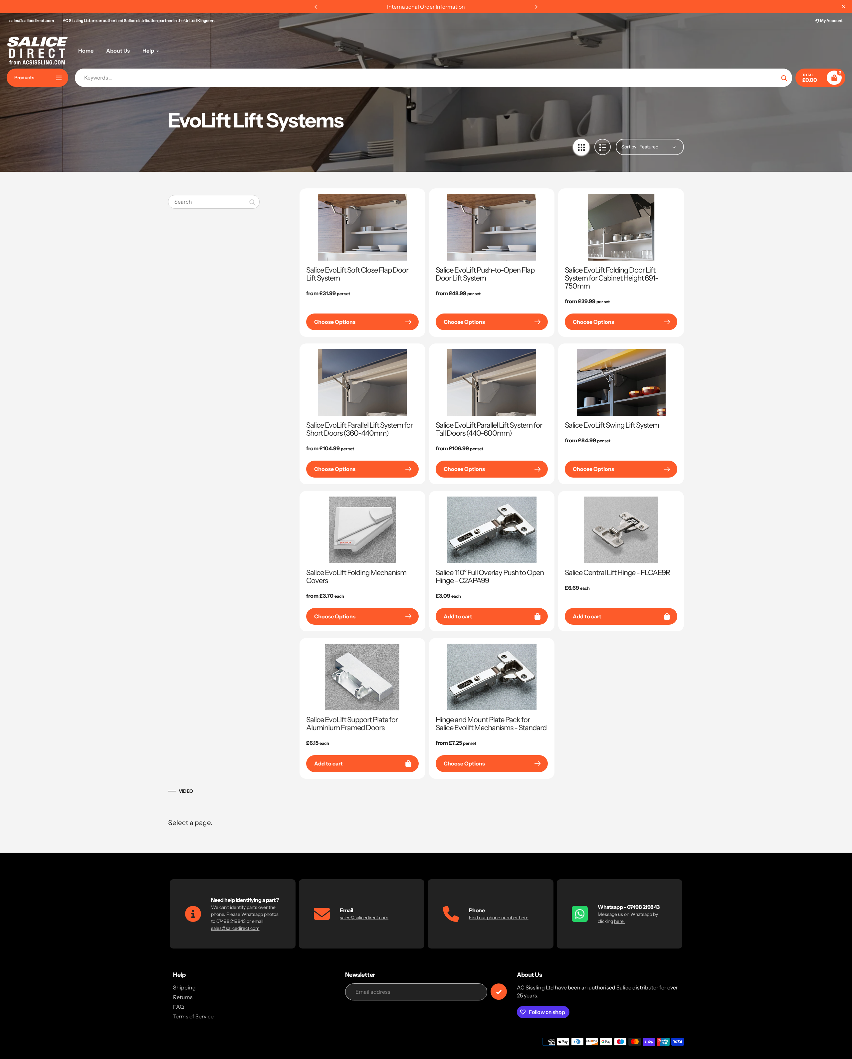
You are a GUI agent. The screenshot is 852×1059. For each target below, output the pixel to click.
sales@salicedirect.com (31, 20)
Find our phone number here (499, 918)
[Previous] (316, 6)
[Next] (535, 6)
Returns (183, 997)
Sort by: (629, 147)
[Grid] (581, 147)
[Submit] (499, 991)
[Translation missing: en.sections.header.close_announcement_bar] (843, 6)
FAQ (178, 1006)
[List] (602, 147)
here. (619, 921)
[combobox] (214, 202)
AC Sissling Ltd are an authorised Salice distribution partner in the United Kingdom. (139, 20)
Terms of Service (193, 1016)
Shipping (184, 987)
